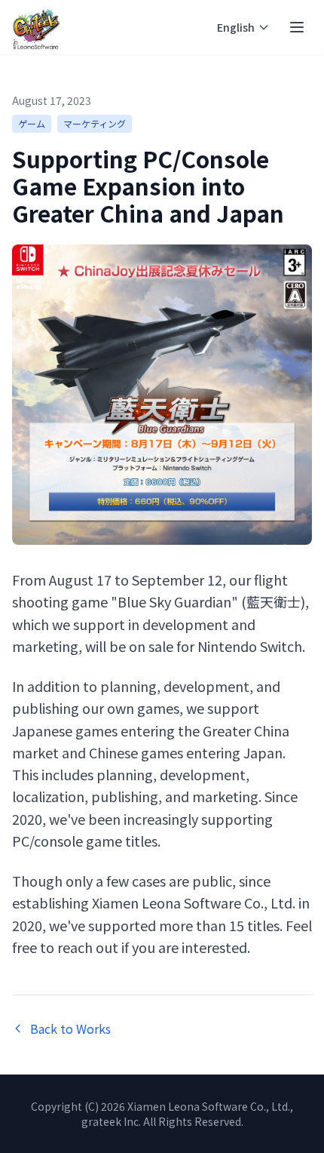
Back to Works (70, 1028)
